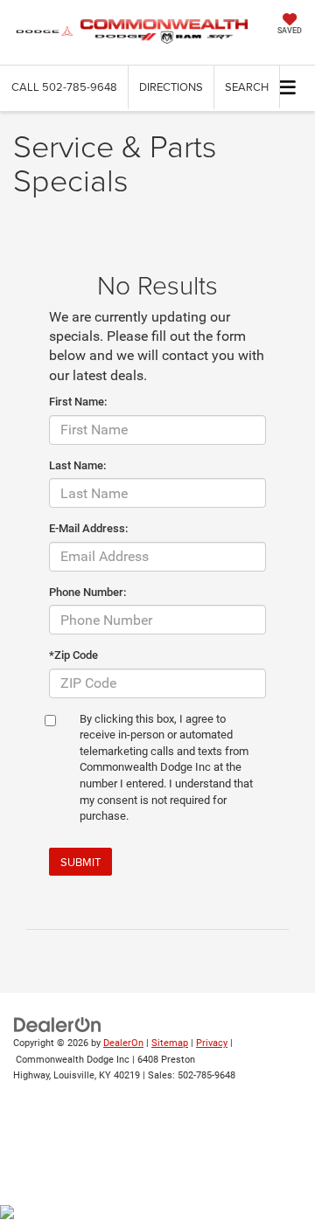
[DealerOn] (57, 1024)
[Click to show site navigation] (288, 88)
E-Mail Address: (88, 528)
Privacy (212, 1043)
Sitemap (169, 1043)
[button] (64, 87)
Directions (171, 86)
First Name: (78, 401)
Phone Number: (87, 592)
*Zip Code (73, 655)
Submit (80, 862)
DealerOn (123, 1043)
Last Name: (77, 465)
